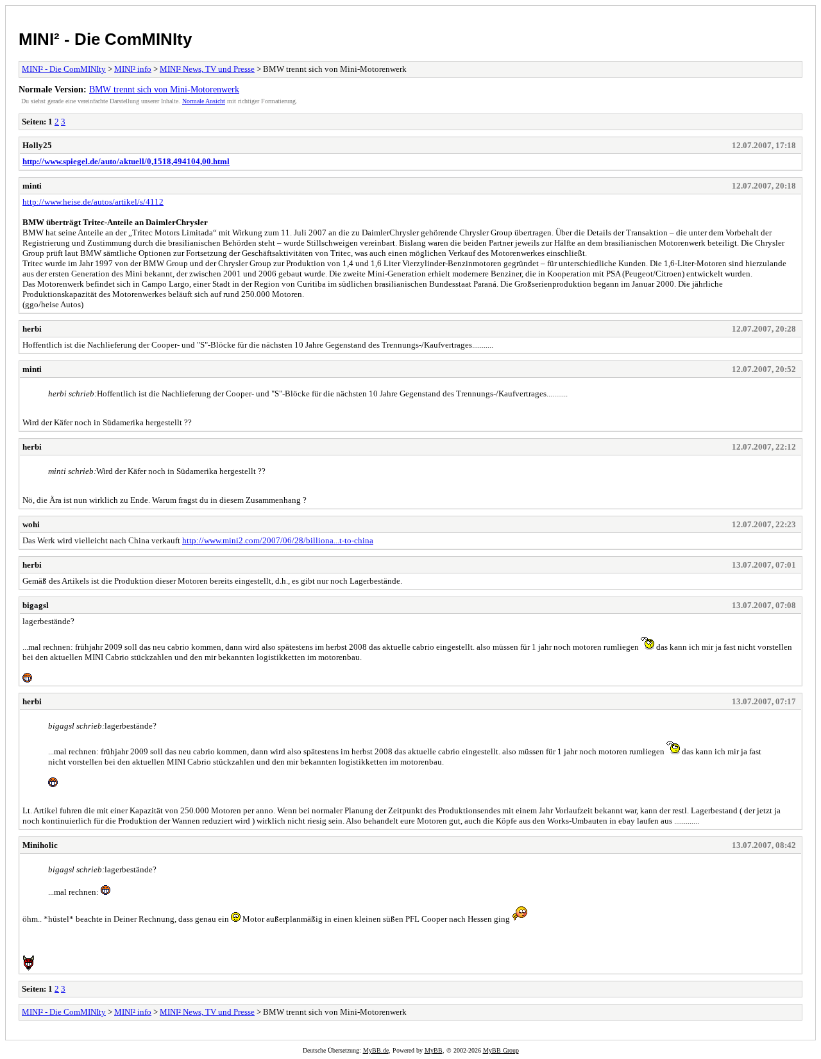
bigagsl (35, 605)
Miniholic (40, 845)
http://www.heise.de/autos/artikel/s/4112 (93, 202)
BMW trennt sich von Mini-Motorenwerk (164, 89)
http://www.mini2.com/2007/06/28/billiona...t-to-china (277, 540)
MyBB (434, 1050)
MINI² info (132, 69)
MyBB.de (376, 1050)
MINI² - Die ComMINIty (105, 39)
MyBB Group (501, 1050)
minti (32, 186)
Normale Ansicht (203, 101)
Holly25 (37, 145)
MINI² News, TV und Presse (207, 69)
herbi (32, 329)
